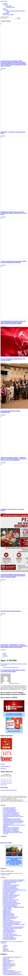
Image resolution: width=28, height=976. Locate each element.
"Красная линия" (7, 883)
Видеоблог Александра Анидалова (11, 894)
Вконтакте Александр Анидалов (10, 899)
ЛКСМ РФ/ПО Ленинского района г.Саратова (14, 924)
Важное (5, 959)
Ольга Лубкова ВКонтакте (9, 930)
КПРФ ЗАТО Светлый (8, 915)
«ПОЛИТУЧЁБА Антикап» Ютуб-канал (12, 820)
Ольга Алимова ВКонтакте (9, 811)
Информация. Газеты (8, 964)
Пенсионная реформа (8, 970)
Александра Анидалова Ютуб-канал (11, 815)
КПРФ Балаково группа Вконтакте (11, 831)
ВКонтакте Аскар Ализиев (9, 901)
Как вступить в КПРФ (8, 14)
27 (6, 783)
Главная (5, 3)
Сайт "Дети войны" (7, 933)
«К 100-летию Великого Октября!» (11, 957)
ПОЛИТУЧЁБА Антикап (9, 931)
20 (6, 781)
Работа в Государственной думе (10, 667)
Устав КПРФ (9, 6)
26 (4, 783)
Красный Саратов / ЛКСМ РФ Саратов (12, 921)
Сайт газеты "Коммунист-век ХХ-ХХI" (12, 935)
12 (4, 780)
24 (1, 783)
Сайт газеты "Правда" (8, 936)
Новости (5, 968)
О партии (5, 4)
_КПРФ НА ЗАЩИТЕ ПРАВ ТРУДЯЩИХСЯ (14, 880)
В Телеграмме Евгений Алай (10, 891)
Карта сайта (6, 13)
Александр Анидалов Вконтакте (10, 813)
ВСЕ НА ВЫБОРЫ (7, 960)
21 (7, 781)
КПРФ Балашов (7, 912)
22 (9, 781)
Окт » (5, 784)
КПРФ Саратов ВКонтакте (9, 918)
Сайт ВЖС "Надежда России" (10, 934)
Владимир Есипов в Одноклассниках (12, 818)
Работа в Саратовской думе (9, 973)
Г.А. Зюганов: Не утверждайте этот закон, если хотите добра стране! (13, 670)
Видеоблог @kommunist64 (9, 892)
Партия (5, 969)
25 (3, 783)
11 (2, 780)
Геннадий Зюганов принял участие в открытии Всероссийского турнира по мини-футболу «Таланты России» (14, 213)
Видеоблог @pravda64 (8, 893)
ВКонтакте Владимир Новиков (10, 902)
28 (7, 783)
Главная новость (7, 963)
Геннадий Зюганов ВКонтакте (10, 905)
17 (1, 781)
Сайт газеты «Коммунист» (9, 809)
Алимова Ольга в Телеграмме (10, 886)
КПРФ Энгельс (6, 919)
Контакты (5, 9)
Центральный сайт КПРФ (9, 807)
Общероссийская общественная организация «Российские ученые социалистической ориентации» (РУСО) (13, 822)
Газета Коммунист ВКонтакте (10, 904)
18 (3, 781)
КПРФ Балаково (7, 910)
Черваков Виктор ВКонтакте (10, 937)
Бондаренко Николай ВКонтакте (10, 888)
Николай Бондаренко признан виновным (11, 611)
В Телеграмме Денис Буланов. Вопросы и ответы (14, 889)
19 (4, 781)
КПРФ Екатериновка (8, 913)
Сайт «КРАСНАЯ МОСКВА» (10, 810)
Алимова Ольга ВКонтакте (9, 887)
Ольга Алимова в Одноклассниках (11, 812)
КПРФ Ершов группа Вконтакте (10, 829)
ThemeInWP (3, 942)
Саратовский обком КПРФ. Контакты (12, 974)
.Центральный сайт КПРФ (9, 882)
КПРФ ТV (5, 966)
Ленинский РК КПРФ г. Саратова (11, 923)
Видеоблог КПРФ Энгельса (9, 897)
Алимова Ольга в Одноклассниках (11, 884)
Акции (4, 958)
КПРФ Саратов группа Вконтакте (11, 828)
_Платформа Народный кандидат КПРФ (12, 881)
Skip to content (4, 1)
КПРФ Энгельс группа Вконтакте (11, 827)
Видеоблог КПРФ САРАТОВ (10, 896)
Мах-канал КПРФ (7, 925)
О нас (4, 8)
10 (1, 780)
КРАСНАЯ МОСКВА (8, 920)
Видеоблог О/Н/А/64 (8, 898)
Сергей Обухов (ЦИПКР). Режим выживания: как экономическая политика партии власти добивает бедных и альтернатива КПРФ (13, 576)
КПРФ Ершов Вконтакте (9, 914)
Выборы (5, 962)
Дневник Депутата (7, 909)
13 (6, 780)
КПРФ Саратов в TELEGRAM (10, 917)
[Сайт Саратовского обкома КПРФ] (9, 790)
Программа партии (10, 7)
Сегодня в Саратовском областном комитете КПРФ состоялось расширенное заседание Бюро (13, 262)
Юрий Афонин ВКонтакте (9, 939)
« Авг (2, 784)
